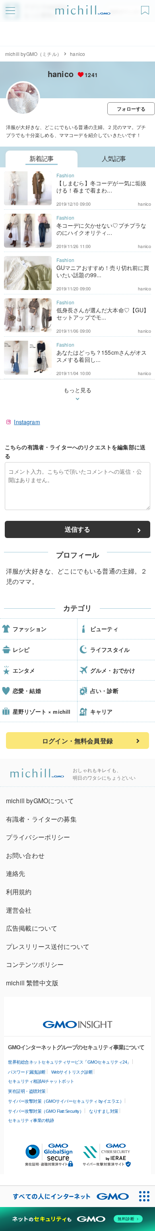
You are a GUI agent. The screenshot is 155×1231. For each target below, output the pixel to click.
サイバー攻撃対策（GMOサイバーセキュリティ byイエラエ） (66, 1101)
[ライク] (146, 7)
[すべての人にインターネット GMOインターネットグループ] (67, 1196)
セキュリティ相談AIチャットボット (41, 1081)
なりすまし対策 (103, 1111)
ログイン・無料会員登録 (77, 740)
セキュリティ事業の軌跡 (31, 1120)
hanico (61, 73)
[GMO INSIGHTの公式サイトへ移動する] (77, 1020)
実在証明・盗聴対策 (27, 1091)
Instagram (27, 422)
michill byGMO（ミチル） (33, 53)
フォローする (131, 108)
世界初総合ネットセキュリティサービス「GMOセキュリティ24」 (69, 1062)
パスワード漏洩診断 (27, 1072)
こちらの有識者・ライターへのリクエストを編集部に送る (75, 451)
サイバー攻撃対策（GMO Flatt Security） (45, 1111)
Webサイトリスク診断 (72, 1072)
